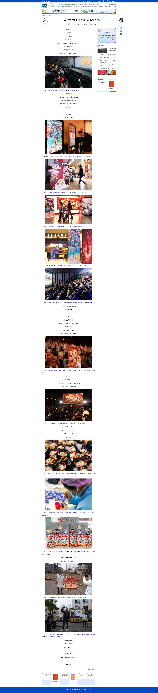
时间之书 (81, 675)
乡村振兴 (78, 6)
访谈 (103, 4)
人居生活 (65, 6)
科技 (88, 4)
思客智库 (79, 4)
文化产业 (114, 6)
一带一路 (104, 6)
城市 (87, 6)
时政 (65, 4)
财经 (71, 4)
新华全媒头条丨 (111, 48)
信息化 (68, 6)
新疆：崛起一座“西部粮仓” (110, 68)
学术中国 (75, 6)
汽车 (60, 6)
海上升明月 (73, 681)
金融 (58, 6)
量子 (92, 4)
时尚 (98, 6)
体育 (94, 4)
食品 (62, 6)
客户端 (105, 1)
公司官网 (51, 5)
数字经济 (71, 6)
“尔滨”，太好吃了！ (105, 67)
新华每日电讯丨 (102, 68)
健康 (99, 4)
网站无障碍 (99, 1)
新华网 (43, 15)
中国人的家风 (64, 675)
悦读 (100, 6)
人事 (67, 4)
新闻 (47, 15)
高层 (63, 4)
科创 (90, 4)
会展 (92, 6)
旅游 (88, 6)
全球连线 (83, 4)
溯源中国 (84, 6)
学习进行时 (60, 4)
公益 (102, 6)
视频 (105, 4)
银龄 (81, 6)
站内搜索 (114, 1)
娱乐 (96, 6)
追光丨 (100, 67)
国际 (69, 4)
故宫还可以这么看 (46, 676)
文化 (96, 4)
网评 (73, 4)
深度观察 (101, 45)
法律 (111, 4)
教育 (86, 4)
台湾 (77, 4)
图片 (107, 4)
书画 (98, 4)
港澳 (75, 4)
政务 (109, 4)
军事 (101, 4)
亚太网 (107, 6)
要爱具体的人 (90, 675)
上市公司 (110, 6)
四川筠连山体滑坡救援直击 (112, 50)
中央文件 (114, 4)
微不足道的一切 (55, 681)
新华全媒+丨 (101, 54)
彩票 (94, 6)
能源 (90, 6)
